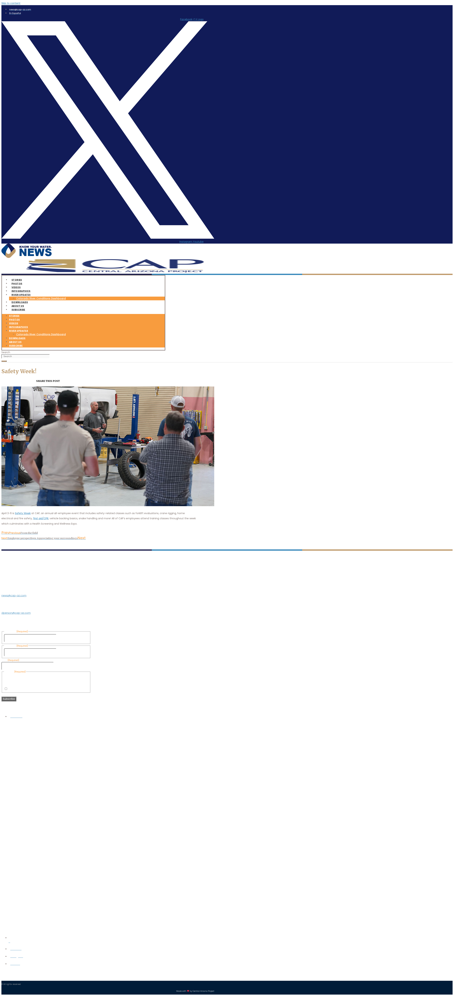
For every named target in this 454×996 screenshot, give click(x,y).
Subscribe (18, 309)
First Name (63, 638)
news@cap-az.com (13, 595)
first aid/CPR (40, 518)
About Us (15, 341)
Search (5, 352)
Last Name (63, 652)
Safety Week (23, 513)
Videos (13, 323)
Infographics (18, 327)
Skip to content (10, 3)
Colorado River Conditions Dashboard (41, 298)
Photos (14, 319)
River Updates (21, 294)
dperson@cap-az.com (16, 613)
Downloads (17, 338)
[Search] (4, 361)
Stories (14, 315)
